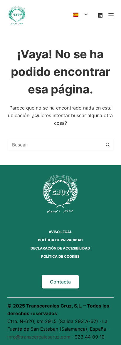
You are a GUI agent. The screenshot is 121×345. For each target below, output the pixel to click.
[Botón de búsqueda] (107, 145)
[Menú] (111, 15)
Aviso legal (60, 232)
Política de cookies (60, 256)
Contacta (60, 282)
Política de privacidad (60, 240)
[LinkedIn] (100, 15)
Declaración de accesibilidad (60, 248)
